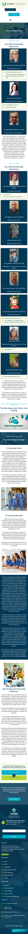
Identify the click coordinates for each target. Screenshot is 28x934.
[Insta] (6, 854)
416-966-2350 (15, 772)
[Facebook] (2, 854)
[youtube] (8, 854)
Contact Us (14, 777)
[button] (10, 19)
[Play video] (15, 421)
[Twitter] (4, 854)
